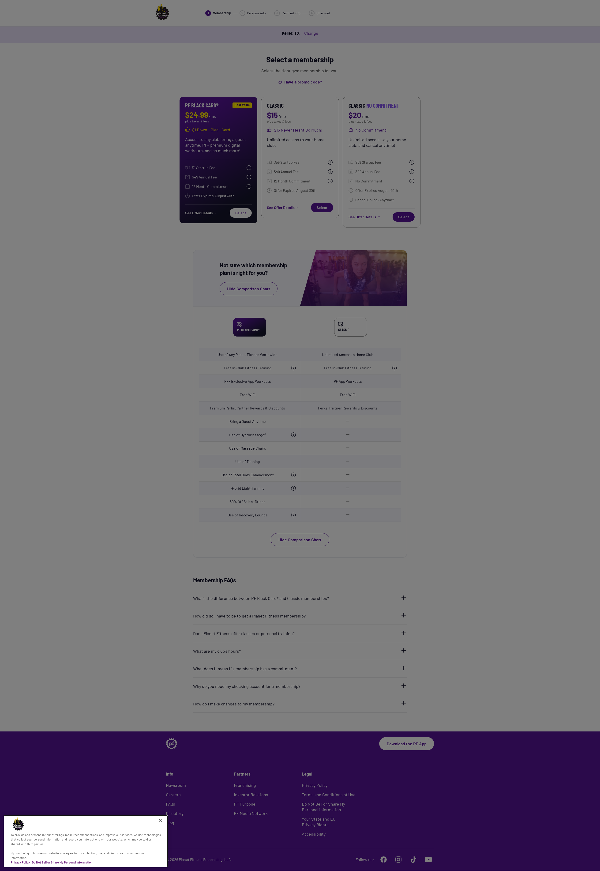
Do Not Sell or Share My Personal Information (62, 862)
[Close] (160, 820)
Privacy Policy (20, 862)
